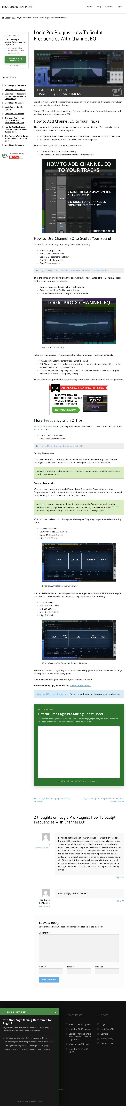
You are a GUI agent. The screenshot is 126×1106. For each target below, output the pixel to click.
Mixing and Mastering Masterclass (52, 694)
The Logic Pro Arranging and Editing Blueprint (52, 800)
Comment (44, 932)
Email (70, 966)
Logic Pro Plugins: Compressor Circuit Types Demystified (103, 800)
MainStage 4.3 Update (14, 103)
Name (42, 966)
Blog (98, 6)
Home (7, 18)
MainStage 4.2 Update (14, 145)
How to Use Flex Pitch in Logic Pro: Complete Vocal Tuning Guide (16, 129)
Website (99, 966)
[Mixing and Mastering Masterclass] (79, 399)
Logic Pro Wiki (107, 1029)
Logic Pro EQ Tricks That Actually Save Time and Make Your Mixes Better (73, 270)
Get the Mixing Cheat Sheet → (15, 59)
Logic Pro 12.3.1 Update (15, 89)
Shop (89, 6)
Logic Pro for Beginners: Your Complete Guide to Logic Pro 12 (15, 96)
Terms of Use (107, 1043)
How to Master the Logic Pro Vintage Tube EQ (61, 446)
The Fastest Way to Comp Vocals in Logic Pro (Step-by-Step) (16, 138)
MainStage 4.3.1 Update (15, 85)
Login (119, 6)
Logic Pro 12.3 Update (14, 114)
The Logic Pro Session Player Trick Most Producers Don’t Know (14, 120)
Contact (108, 6)
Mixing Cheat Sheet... (80, 685)
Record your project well (45, 426)
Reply (118, 877)
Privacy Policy (107, 1038)
